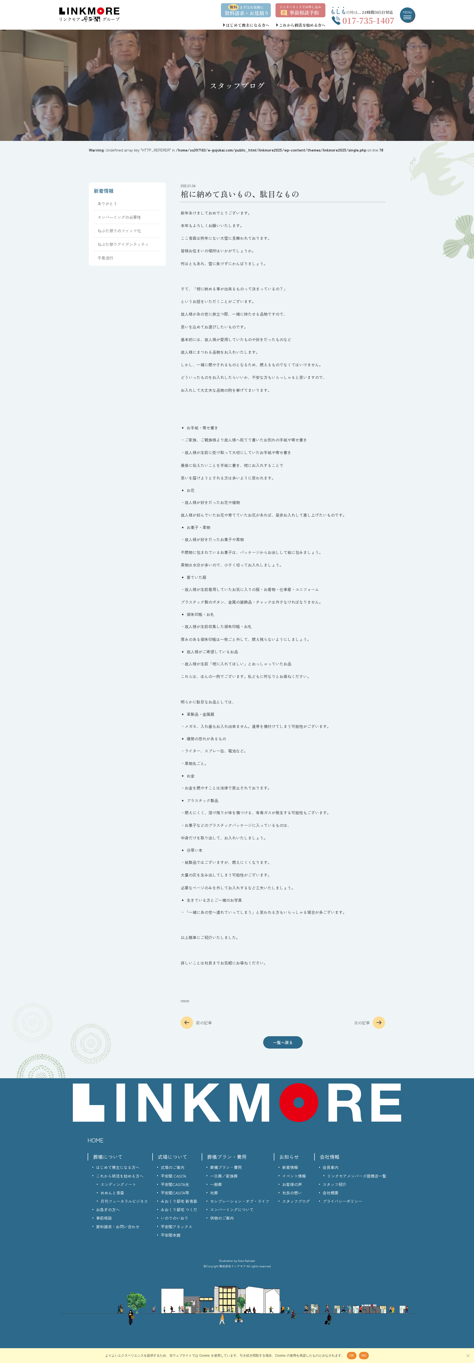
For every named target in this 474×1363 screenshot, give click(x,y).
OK (351, 1355)
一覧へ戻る (283, 1042)
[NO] (467, 1355)
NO (364, 1355)
